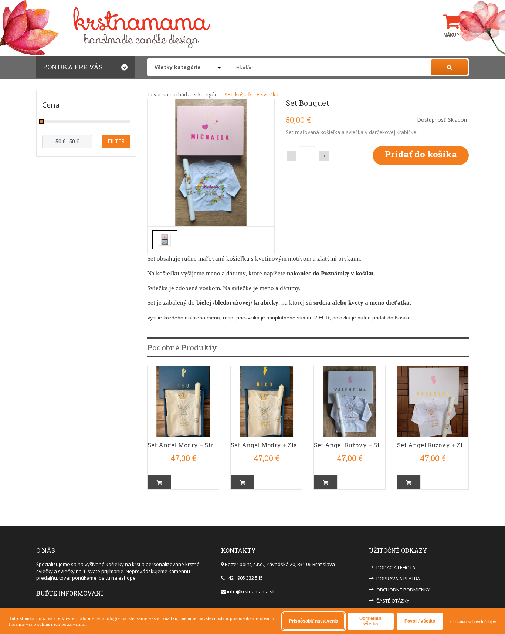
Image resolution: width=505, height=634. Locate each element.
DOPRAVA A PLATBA (398, 578)
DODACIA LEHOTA (395, 567)
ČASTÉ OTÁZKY (392, 600)
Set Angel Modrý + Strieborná (183, 445)
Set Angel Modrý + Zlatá (266, 445)
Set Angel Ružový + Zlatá (432, 445)
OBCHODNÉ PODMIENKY (403, 589)
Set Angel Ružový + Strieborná (349, 445)
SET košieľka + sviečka (251, 94)
